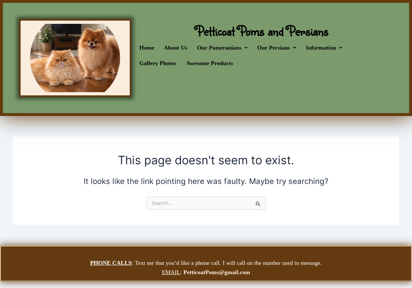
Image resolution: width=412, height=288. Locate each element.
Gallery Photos (157, 63)
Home (146, 47)
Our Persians (273, 47)
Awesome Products (209, 63)
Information (321, 47)
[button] (222, 47)
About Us (175, 47)
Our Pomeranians (219, 47)
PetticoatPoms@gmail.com (216, 272)
